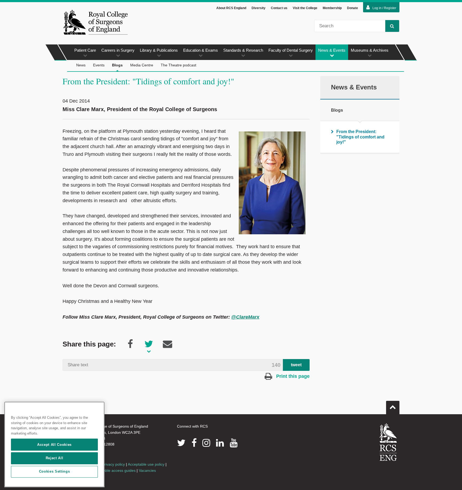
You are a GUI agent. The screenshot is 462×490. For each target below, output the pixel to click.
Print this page (292, 376)
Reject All (54, 458)
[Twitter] (181, 443)
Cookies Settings (54, 472)
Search (392, 26)
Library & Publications (159, 50)
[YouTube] (233, 443)
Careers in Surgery (117, 50)
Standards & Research (243, 50)
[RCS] (388, 442)
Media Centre (141, 65)
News (81, 65)
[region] (54, 444)
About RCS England (231, 8)
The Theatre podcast (178, 65)
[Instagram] (206, 443)
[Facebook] (194, 443)
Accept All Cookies (54, 445)
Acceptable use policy (146, 464)
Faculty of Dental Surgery (290, 50)
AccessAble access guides (113, 470)
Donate (352, 8)
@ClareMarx (245, 317)
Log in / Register (384, 8)
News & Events (331, 50)
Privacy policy (113, 464)
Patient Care (85, 50)
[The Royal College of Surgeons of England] (95, 22)
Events (99, 65)
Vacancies (147, 470)
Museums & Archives (369, 50)
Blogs (117, 65)
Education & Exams (200, 50)
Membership (332, 8)
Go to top (392, 407)
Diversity (258, 8)
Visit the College (305, 8)
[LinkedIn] (220, 443)
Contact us (279, 8)
